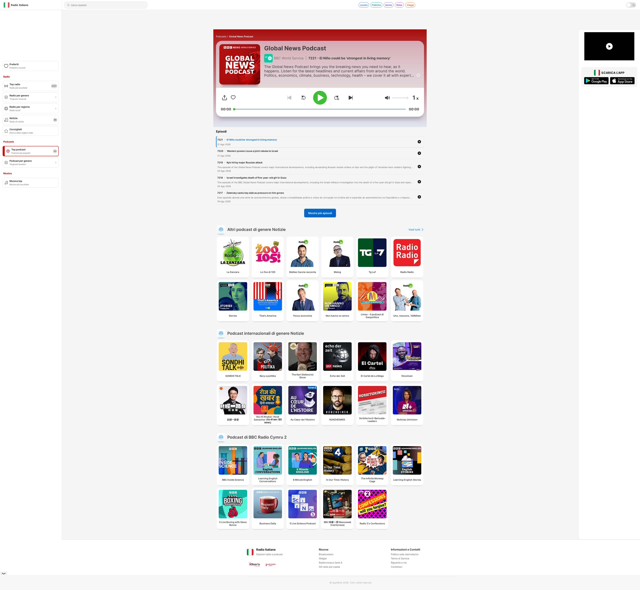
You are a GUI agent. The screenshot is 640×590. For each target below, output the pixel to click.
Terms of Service (400, 558)
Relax (399, 5)
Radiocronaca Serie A (330, 562)
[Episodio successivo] (350, 97)
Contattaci (396, 566)
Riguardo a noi (398, 562)
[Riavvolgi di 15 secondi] (303, 97)
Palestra (376, 5)
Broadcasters (326, 554)
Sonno (388, 5)
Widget (323, 558)
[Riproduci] (320, 98)
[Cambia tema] (631, 5)
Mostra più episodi (320, 213)
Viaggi (410, 5)
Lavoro (364, 5)
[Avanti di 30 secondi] (336, 97)
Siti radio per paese (329, 566)
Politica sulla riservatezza (404, 554)
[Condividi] (224, 97)
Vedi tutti (414, 229)
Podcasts (221, 36)
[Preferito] (233, 97)
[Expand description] (418, 75)
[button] (387, 97)
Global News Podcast (241, 36)
